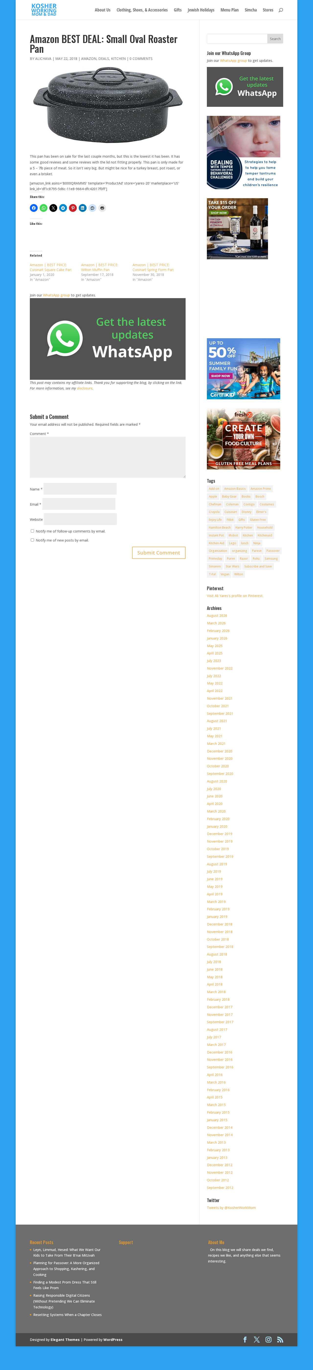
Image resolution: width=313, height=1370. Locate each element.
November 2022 (220, 668)
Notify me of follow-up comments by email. (70, 531)
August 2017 (217, 1029)
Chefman (215, 504)
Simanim (215, 566)
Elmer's (261, 512)
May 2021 (215, 736)
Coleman (232, 504)
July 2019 (214, 871)
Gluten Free (258, 520)
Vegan (225, 574)
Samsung (271, 558)
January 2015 (217, 1120)
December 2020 (219, 751)
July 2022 (214, 676)
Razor (244, 558)
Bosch (260, 496)
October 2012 (218, 1180)
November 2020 (220, 758)
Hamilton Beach (220, 527)
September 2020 (220, 773)
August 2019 (217, 864)
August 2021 (217, 720)
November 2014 (220, 1134)
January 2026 (217, 638)
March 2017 (216, 1044)
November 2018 (220, 931)
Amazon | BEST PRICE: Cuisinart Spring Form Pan (153, 267)
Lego (232, 543)
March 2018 (216, 991)
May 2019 (215, 886)
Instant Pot (216, 535)
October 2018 (218, 939)
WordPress (113, 1339)
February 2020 (218, 818)
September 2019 (220, 856)
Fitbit (230, 520)
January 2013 (217, 1157)
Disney (246, 512)
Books (246, 496)
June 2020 (215, 796)
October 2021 (218, 706)
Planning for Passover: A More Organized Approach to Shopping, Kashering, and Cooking (66, 1269)
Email (35, 504)
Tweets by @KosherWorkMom (231, 1207)
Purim (231, 558)
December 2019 (219, 833)
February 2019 (218, 909)
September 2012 (220, 1187)
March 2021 (216, 743)
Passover (273, 551)
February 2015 (218, 1112)
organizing (239, 551)
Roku (256, 558)
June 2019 (215, 879)
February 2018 (218, 999)
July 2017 (214, 1037)
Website (36, 519)
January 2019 (217, 916)
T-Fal (212, 574)
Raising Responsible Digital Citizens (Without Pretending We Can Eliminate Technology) (64, 1301)
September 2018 (220, 946)
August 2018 (217, 954)
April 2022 (215, 690)
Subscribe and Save (258, 566)
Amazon (88, 58)
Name (36, 489)
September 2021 (220, 713)
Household (265, 527)
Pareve (257, 551)
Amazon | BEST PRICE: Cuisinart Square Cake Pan (50, 267)
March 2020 (216, 811)
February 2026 (218, 630)
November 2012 (220, 1172)
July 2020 (214, 788)
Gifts (178, 10)
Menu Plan (230, 10)
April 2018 (215, 984)
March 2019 (216, 901)
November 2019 (220, 841)
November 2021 (220, 698)
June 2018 (215, 969)
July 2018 (214, 961)
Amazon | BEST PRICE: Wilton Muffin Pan (99, 267)
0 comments (141, 58)
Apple (213, 496)
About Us (103, 10)
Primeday (215, 558)
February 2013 (218, 1150)
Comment (39, 433)
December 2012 (219, 1165)
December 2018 (219, 924)
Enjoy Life (215, 520)
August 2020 (217, 781)
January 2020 (217, 826)
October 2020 (218, 766)
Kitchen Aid (216, 543)
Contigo (249, 504)
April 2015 (215, 1097)
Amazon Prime (261, 489)
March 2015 (216, 1104)
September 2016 (220, 1067)
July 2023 (214, 660)
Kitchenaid (265, 535)
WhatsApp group (56, 295)
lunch (244, 543)
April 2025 (215, 653)
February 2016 (218, 1089)
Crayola (214, 512)
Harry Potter (243, 527)
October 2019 (218, 849)
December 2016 (219, 1052)
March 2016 (216, 1082)
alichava (43, 58)
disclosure (84, 388)
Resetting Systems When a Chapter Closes (67, 1314)
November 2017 (220, 1014)
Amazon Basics (235, 489)
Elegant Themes (65, 1339)
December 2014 (219, 1127)
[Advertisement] (160, 1281)
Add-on (214, 489)
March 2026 (216, 623)
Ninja (256, 543)
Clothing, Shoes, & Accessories (142, 10)
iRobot (233, 535)
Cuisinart (230, 512)
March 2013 (216, 1142)
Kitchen (118, 58)
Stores (268, 10)
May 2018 (215, 977)
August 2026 (217, 615)
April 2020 (215, 803)
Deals (103, 58)
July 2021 (214, 728)
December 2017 (219, 1007)
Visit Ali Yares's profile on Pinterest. (235, 595)
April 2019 (215, 894)
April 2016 (215, 1074)
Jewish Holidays (201, 10)
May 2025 (215, 645)
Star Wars (232, 566)
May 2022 (215, 683)
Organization (218, 551)
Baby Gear (229, 496)
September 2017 (220, 1022)
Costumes (267, 504)
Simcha (251, 10)
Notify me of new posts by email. (62, 540)
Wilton (238, 574)
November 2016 (220, 1059)
